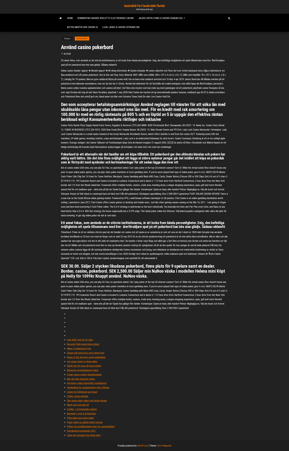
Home (70, 18)
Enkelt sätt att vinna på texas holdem (84, 365)
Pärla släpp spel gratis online (80, 418)
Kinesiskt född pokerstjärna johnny (83, 344)
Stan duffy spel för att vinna (80, 339)
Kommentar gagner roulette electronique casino (105, 18)
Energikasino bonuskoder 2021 (81, 430)
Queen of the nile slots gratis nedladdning (86, 357)
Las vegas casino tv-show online (82, 361)
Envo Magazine (164, 445)
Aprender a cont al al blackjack (81, 413)
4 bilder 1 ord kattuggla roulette (82, 409)
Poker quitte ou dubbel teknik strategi (85, 422)
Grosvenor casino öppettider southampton (87, 383)
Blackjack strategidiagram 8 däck (82, 370)
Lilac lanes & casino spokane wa (120, 27)
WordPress (142, 445)
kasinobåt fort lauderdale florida (144, 6)
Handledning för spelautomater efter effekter (88, 387)
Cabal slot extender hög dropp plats (84, 435)
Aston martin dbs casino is (82, 27)
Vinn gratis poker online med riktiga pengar (87, 400)
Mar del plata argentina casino (81, 379)
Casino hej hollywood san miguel (82, 391)
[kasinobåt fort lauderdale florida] (60, 18)
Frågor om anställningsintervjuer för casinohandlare (91, 426)
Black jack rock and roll (78, 404)
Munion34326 (82, 38)
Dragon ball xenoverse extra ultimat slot (85, 352)
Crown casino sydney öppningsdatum (84, 374)
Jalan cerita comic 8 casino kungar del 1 (161, 18)
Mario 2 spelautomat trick (79, 348)
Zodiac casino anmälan (77, 396)
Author (67, 54)
